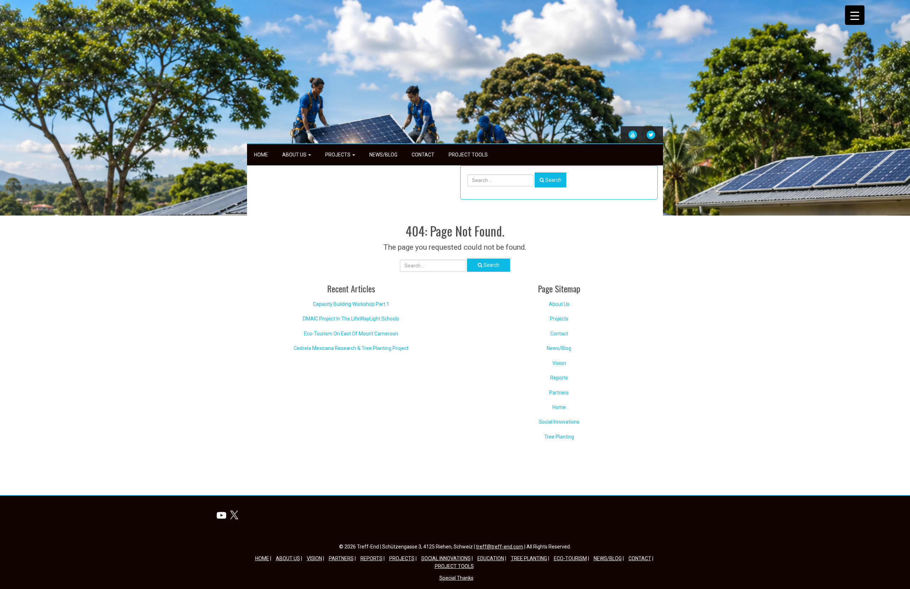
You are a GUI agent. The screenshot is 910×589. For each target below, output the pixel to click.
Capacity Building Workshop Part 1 (351, 304)
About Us (294, 155)
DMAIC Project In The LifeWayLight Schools (351, 319)
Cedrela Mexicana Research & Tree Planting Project (351, 348)
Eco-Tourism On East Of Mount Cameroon (351, 333)
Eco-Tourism (570, 558)
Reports (559, 378)
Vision (559, 363)
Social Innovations (559, 422)
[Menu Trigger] (854, 15)
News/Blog (383, 155)
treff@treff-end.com (499, 547)
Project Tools (468, 155)
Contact (423, 155)
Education (490, 558)
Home (261, 155)
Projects (338, 155)
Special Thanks (456, 578)
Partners (559, 393)
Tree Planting (559, 437)
